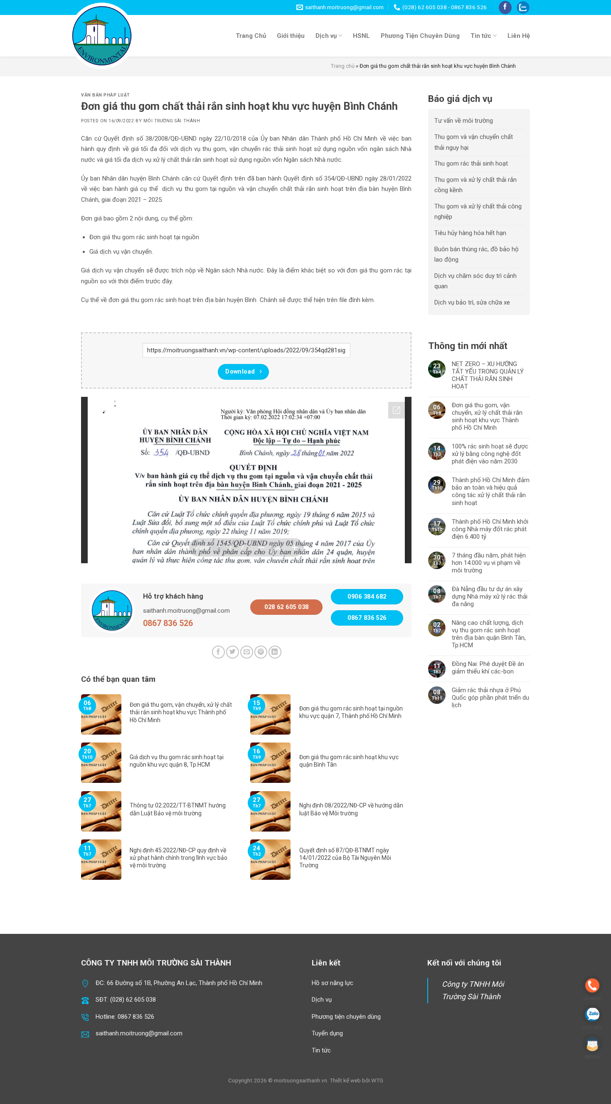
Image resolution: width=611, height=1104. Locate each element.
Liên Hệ (519, 36)
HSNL (361, 36)
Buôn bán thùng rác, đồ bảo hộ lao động (476, 254)
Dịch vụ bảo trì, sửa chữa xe (472, 302)
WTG (377, 1080)
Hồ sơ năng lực (332, 983)
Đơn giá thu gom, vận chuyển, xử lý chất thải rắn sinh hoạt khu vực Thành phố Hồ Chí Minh (487, 416)
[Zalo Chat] (523, 7)
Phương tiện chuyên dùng (346, 1016)
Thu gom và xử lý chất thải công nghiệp (478, 212)
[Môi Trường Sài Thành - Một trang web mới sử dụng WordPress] (102, 35)
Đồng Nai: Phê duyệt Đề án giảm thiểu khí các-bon (488, 667)
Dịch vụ (326, 36)
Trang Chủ (251, 36)
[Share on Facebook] (218, 652)
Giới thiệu (291, 36)
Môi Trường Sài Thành (171, 121)
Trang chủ (343, 66)
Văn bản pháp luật (105, 95)
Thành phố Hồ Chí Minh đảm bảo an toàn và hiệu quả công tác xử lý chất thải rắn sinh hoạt (491, 491)
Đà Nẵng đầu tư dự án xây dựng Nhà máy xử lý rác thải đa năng (489, 596)
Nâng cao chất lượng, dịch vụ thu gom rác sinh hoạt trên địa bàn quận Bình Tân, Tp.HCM (489, 634)
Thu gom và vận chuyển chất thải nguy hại (473, 142)
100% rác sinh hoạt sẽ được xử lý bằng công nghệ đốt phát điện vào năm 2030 (490, 454)
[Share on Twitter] (232, 652)
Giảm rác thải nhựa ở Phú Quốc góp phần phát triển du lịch (490, 697)
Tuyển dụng (327, 1033)
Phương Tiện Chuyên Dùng (420, 36)
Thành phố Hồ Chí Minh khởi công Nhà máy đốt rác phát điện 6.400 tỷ (490, 529)
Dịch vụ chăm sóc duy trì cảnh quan (475, 281)
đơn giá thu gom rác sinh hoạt (149, 300)
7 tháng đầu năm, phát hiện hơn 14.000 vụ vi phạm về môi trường (489, 563)
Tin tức (481, 36)
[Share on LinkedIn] (275, 652)
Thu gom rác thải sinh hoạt (471, 163)
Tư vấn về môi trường (463, 120)
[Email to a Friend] (246, 652)
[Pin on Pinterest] (260, 652)
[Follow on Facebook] (505, 7)
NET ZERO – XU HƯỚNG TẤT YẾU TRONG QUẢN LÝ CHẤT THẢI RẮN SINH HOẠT (488, 375)
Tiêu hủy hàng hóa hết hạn (470, 233)
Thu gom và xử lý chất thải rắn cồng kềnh (475, 185)
